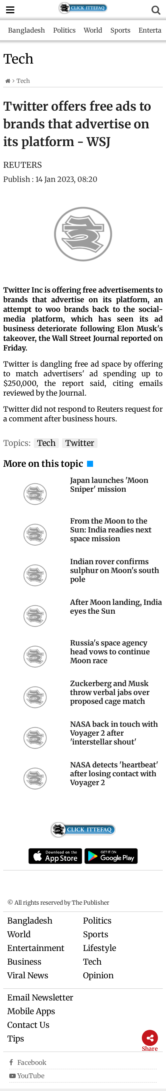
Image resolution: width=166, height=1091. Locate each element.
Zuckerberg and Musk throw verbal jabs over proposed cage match (109, 692)
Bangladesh (26, 30)
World (93, 30)
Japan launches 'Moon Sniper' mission (109, 485)
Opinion (98, 975)
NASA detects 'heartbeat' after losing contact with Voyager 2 (114, 773)
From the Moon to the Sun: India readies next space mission (110, 529)
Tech (92, 962)
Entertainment (35, 948)
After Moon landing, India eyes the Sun (116, 607)
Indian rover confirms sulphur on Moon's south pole (114, 570)
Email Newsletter (40, 997)
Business (24, 962)
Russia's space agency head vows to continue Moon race (110, 651)
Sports (120, 30)
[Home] (7, 81)
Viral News (27, 975)
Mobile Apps (31, 1011)
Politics (64, 30)
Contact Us (28, 1025)
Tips (15, 1038)
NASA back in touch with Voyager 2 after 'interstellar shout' (114, 733)
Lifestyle (99, 948)
